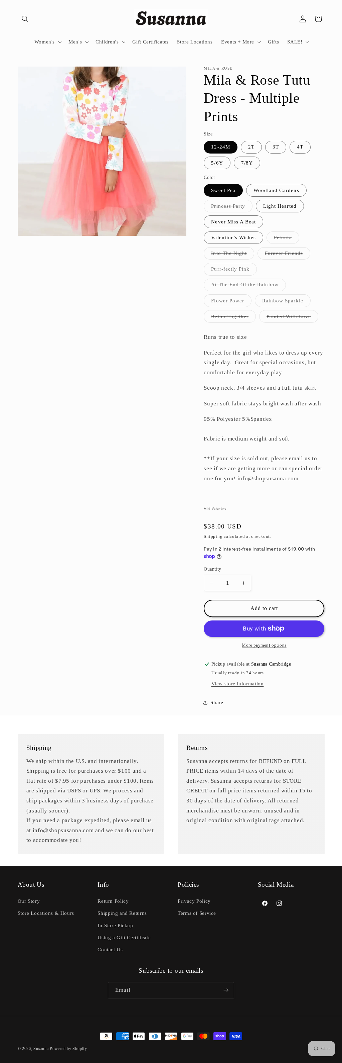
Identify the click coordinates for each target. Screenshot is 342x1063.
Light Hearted (280, 206)
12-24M (220, 147)
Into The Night (232, 255)
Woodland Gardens (276, 190)
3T (276, 147)
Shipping (213, 536)
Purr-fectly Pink (234, 270)
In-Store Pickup (115, 925)
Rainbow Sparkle (286, 302)
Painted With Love (292, 318)
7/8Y (247, 163)
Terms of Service (197, 913)
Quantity (212, 569)
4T (300, 147)
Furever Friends (287, 255)
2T (251, 147)
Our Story (29, 901)
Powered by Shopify (68, 1049)
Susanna (41, 1049)
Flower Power (231, 302)
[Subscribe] (226, 990)
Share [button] (216, 702)
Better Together (233, 318)
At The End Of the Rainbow (248, 286)
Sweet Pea (223, 190)
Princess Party (231, 207)
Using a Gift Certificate (124, 937)
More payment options (264, 645)
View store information (237, 683)
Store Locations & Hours (46, 913)
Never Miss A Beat (233, 221)
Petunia (286, 239)
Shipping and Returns (122, 913)
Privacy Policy (194, 901)
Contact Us (110, 949)
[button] (25, 18)
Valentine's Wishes (233, 237)
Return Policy (113, 901)
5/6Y (217, 163)
